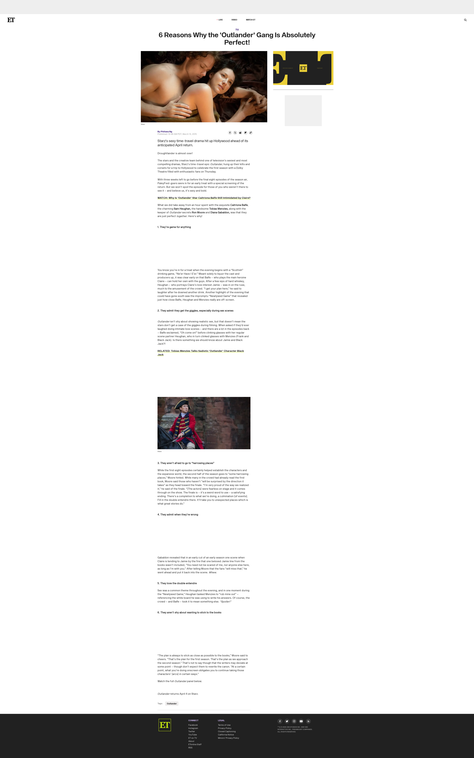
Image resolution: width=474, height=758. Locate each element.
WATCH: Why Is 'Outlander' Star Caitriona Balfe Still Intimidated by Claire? (204, 198)
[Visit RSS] (308, 722)
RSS (190, 747)
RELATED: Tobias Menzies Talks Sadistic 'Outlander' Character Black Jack (201, 353)
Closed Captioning (227, 731)
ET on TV (192, 738)
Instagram (193, 728)
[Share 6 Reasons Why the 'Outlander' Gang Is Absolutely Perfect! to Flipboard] (245, 133)
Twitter (191, 731)
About (191, 741)
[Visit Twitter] (287, 722)
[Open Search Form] (465, 20)
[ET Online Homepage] (11, 20)
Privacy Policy (224, 728)
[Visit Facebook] (279, 722)
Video (234, 19)
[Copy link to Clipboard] (250, 133)
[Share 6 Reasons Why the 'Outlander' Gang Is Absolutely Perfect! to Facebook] (230, 133)
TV (237, 30)
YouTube (192, 734)
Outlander (172, 703)
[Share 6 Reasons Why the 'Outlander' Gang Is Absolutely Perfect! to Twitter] (235, 133)
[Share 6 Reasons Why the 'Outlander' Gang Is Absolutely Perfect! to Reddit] (240, 133)
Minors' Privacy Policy (228, 738)
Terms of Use (224, 725)
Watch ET (251, 19)
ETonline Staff (195, 744)
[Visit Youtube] (301, 721)
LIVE (221, 19)
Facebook (193, 725)
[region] (303, 68)
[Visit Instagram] (294, 722)
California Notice (226, 734)
